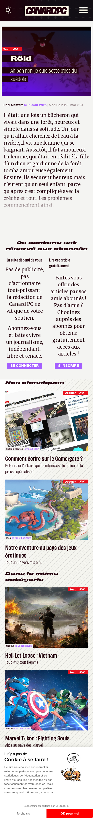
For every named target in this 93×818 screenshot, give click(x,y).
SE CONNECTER (24, 365)
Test (6, 49)
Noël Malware (13, 105)
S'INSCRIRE (68, 365)
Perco (9, 728)
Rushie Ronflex (14, 449)
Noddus (10, 645)
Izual (8, 538)
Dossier (70, 392)
